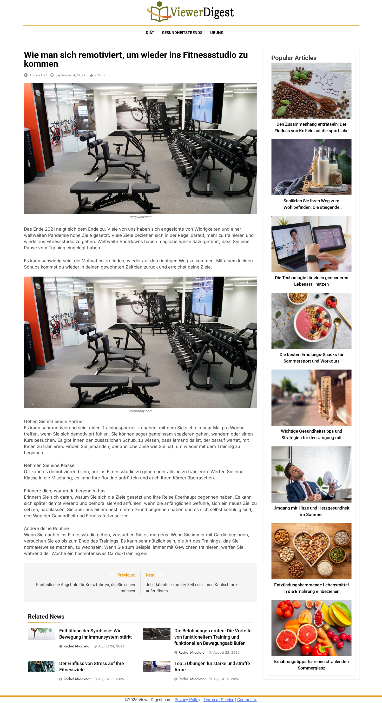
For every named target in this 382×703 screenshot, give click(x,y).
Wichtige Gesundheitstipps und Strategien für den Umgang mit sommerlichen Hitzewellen (311, 438)
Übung (216, 32)
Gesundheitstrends (182, 32)
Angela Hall (38, 75)
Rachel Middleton (77, 646)
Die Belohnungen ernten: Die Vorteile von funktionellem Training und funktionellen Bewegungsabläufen (213, 637)
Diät (150, 32)
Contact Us (247, 699)
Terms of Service (218, 699)
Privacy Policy (187, 699)
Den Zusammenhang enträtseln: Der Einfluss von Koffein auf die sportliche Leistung (311, 131)
